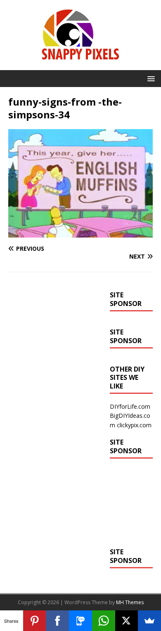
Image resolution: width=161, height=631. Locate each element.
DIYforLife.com (130, 406)
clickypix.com (134, 425)
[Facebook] (57, 620)
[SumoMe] (149, 620)
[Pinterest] (34, 620)
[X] (126, 620)
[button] (149, 78)
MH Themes (130, 602)
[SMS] (80, 620)
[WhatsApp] (103, 620)
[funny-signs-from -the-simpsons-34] (80, 233)
